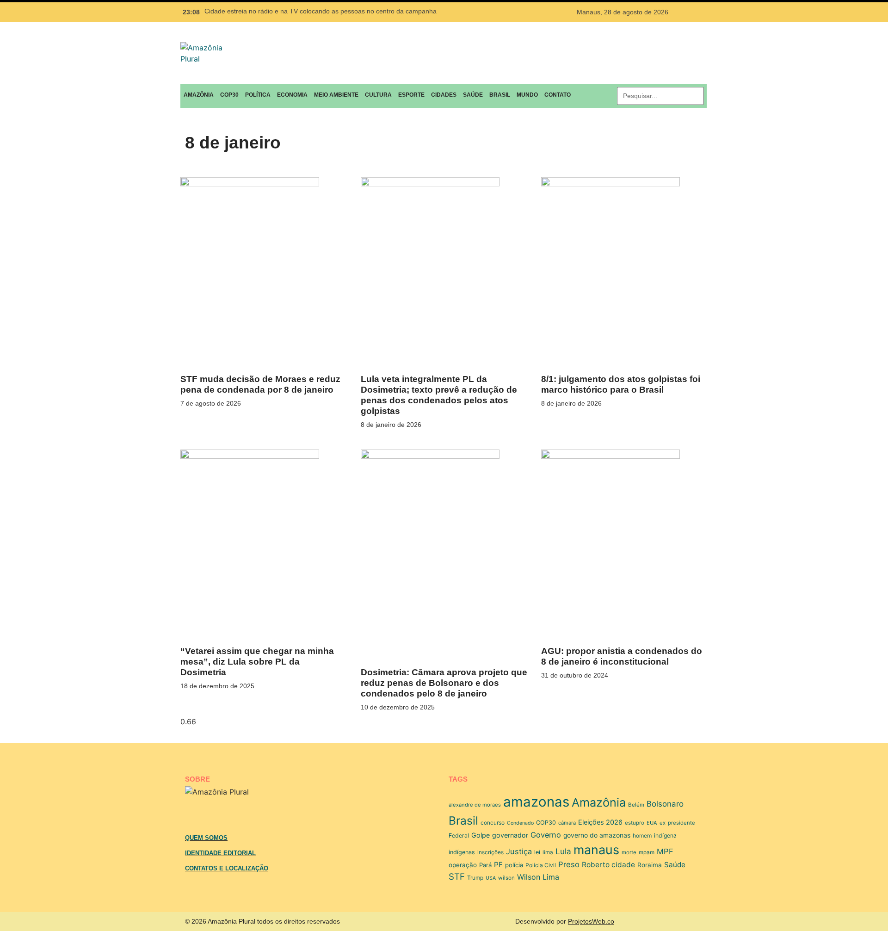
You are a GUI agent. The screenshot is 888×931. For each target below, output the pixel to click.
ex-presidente (677, 823)
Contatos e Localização (226, 868)
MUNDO (527, 95)
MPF (665, 851)
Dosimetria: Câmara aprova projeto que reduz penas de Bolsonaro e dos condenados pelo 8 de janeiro (444, 682)
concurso (493, 822)
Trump (475, 877)
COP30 (229, 95)
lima (548, 852)
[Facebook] (680, 12)
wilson (506, 878)
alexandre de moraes (475, 805)
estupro (634, 823)
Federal (459, 835)
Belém (636, 805)
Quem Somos (206, 837)
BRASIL (499, 95)
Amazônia (599, 802)
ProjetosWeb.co (591, 921)
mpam (646, 852)
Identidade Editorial (220, 853)
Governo (545, 834)
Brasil (463, 820)
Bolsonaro (665, 803)
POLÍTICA (258, 95)
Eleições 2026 (600, 822)
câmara (567, 823)
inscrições (490, 852)
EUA (652, 823)
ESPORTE (411, 95)
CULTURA (378, 95)
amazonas (536, 802)
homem (642, 835)
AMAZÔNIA (199, 95)
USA (491, 878)
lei (537, 852)
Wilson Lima (538, 877)
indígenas (462, 852)
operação (463, 865)
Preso (569, 864)
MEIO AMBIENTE (336, 95)
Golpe (480, 835)
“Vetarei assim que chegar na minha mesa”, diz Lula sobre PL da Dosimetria (257, 661)
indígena (665, 835)
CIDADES (443, 95)
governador (510, 835)
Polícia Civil (540, 865)
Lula (563, 851)
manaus (596, 849)
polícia (514, 865)
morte (629, 852)
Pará (485, 865)
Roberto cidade (608, 864)
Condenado (520, 823)
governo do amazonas (596, 835)
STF (457, 876)
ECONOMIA (292, 95)
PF (498, 864)
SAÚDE (473, 95)
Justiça (519, 851)
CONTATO (557, 95)
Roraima (649, 865)
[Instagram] (697, 12)
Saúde (674, 864)
